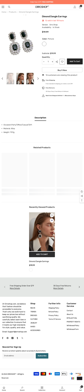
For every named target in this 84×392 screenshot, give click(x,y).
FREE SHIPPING (47, 2)
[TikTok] (12, 338)
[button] (2, 78)
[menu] (3, 7)
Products (12, 12)
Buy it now (62, 70)
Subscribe (42, 356)
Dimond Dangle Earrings (39, 261)
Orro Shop (53, 25)
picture (31, 269)
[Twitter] (22, 338)
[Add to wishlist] (62, 61)
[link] (14, 190)
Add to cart (74, 61)
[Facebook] (2, 338)
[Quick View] (52, 220)
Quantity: (46, 57)
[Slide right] (79, 287)
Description (40, 118)
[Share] (58, 61)
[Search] (9, 7)
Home (4, 12)
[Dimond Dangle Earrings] (42, 231)
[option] (20, 43)
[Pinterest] (7, 338)
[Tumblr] (17, 338)
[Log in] (75, 7)
